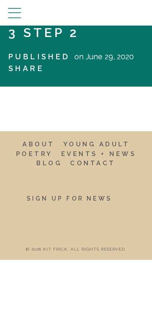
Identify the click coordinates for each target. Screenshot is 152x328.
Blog (49, 163)
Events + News (98, 154)
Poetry (34, 154)
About (38, 144)
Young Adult (96, 144)
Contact (93, 163)
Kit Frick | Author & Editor (76, 12)
